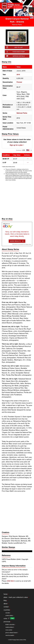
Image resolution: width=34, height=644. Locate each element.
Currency (18, 150)
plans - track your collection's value (16, 597)
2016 (18, 74)
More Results (15, 241)
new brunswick (9, 635)
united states (9, 615)
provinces (7, 621)
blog (5, 600)
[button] (27, 159)
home (5, 594)
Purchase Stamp (19, 52)
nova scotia (8, 630)
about (5, 603)
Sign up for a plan (16, 145)
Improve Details (19, 56)
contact (6, 606)
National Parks (22, 113)
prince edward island (11, 632)
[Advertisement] (17, 199)
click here (10, 581)
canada (7, 613)
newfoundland (9, 627)
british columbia (9, 624)
